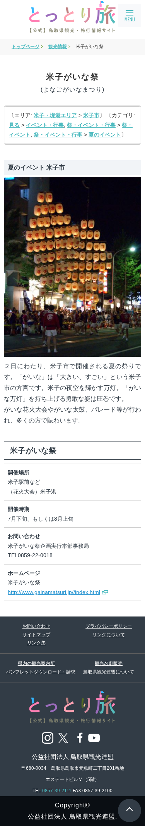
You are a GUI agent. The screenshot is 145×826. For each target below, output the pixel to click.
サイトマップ (36, 634)
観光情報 (57, 46)
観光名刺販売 (109, 663)
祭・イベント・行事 (91, 125)
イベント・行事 (45, 125)
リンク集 (36, 643)
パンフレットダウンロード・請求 (36, 672)
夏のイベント (105, 135)
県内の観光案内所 (36, 663)
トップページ (25, 46)
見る (14, 125)
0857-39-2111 (57, 790)
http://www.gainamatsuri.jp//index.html (54, 592)
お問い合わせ (36, 626)
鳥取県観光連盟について (108, 672)
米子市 (91, 115)
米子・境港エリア (55, 115)
